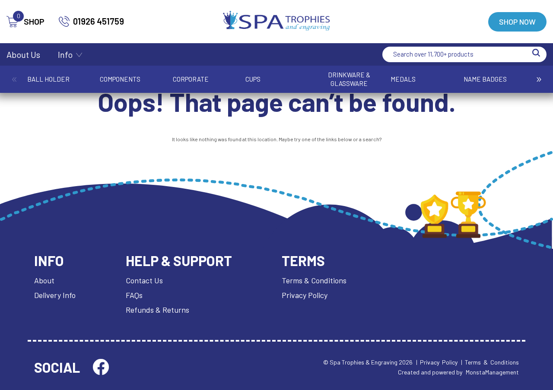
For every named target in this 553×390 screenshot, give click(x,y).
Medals (403, 79)
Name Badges (485, 79)
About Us (23, 54)
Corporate (191, 79)
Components (120, 79)
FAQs (134, 295)
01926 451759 (98, 21)
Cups (253, 79)
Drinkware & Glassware (349, 79)
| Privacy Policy (437, 362)
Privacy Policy (304, 295)
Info (65, 54)
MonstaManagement (492, 372)
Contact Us (144, 280)
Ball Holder (48, 79)
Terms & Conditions (314, 280)
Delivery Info (55, 295)
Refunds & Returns (157, 309)
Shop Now (517, 21)
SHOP (30, 21)
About (44, 280)
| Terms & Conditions (490, 362)
